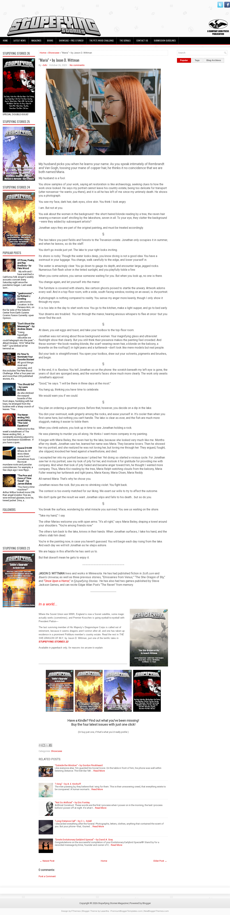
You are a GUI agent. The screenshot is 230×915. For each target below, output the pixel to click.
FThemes (75, 911)
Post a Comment (47, 876)
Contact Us (142, 40)
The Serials (125, 40)
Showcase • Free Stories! (71, 40)
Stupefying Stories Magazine (113, 903)
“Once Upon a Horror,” (57, 581)
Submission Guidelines (165, 40)
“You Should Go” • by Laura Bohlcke (25, 387)
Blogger (146, 903)
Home (5, 40)
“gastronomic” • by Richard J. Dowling (25, 296)
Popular (184, 60)
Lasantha (104, 911)
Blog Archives (213, 60)
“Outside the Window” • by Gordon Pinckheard (79, 765)
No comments (77, 65)
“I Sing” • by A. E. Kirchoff (68, 784)
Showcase (53, 52)
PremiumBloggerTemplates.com (126, 911)
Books (50, 40)
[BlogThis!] (43, 745)
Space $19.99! (24, 448)
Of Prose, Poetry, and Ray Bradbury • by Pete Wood (25, 264)
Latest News (19, 40)
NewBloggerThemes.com (156, 911)
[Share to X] (47, 745)
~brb (44, 65)
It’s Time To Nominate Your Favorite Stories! (25, 357)
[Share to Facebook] (50, 745)
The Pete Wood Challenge (101, 40)
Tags (197, 60)
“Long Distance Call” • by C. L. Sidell (73, 821)
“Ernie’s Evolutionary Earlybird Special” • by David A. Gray (84, 839)
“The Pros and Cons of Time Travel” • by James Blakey (24, 479)
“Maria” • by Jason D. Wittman (59, 60)
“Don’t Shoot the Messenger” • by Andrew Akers (25, 326)
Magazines (36, 40)
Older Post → (160, 860)
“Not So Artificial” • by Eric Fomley (72, 802)
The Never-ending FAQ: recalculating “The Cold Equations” (24, 420)
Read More (99, 770)
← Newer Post (47, 860)
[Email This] (40, 745)
